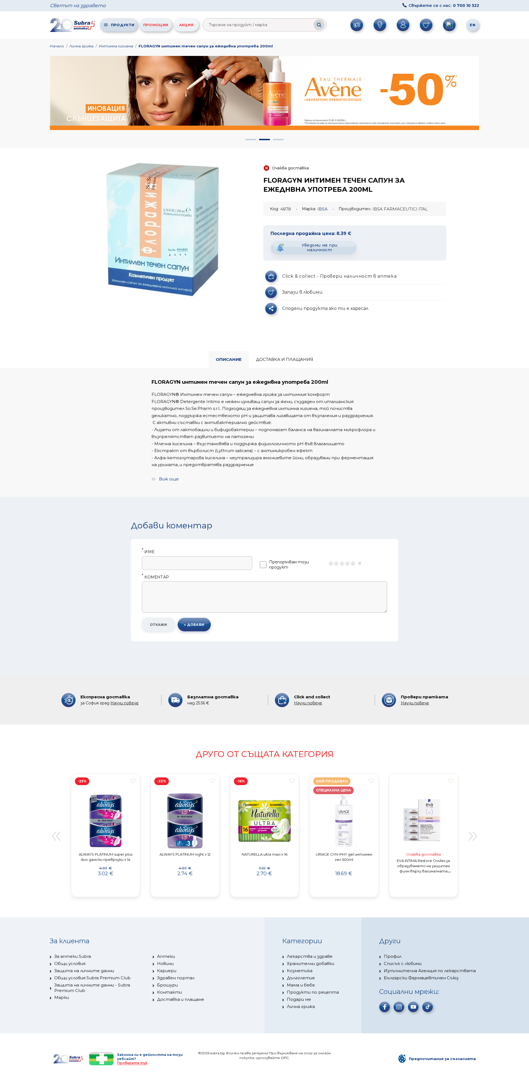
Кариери (166, 970)
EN (472, 25)
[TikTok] (427, 1006)
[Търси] (319, 24)
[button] (250, 139)
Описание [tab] (229, 359)
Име (148, 552)
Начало (57, 46)
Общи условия (69, 963)
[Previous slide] (56, 836)
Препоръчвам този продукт (289, 564)
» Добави (194, 625)
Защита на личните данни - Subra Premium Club (92, 987)
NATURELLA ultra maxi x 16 (264, 854)
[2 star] (336, 563)
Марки (61, 997)
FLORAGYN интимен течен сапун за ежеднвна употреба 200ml (206, 46)
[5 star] (353, 563)
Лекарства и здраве (310, 956)
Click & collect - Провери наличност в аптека (339, 276)
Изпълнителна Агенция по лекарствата (430, 970)
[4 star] (347, 563)
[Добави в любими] (133, 781)
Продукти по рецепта (313, 992)
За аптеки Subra (72, 956)
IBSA (322, 209)
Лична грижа (81, 46)
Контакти (169, 992)
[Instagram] (398, 1006)
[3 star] (342, 563)
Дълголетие (301, 977)
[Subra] (73, 24)
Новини (165, 963)
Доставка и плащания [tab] (284, 359)
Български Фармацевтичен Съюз (421, 977)
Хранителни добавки (310, 963)
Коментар (155, 577)
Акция (186, 25)
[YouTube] (413, 1006)
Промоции (155, 25)
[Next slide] (473, 836)
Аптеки (166, 956)
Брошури (167, 985)
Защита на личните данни (84, 970)
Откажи (158, 625)
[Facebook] (384, 1006)
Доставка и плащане (180, 999)
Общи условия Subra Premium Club (92, 977)
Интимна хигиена (116, 46)
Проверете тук (132, 1063)
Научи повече (124, 703)
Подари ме (299, 999)
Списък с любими (403, 963)
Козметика (299, 970)
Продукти (122, 25)
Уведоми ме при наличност (320, 247)
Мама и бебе (301, 985)
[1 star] (331, 563)
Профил (392, 956)
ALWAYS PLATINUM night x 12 (185, 854)
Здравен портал (176, 977)
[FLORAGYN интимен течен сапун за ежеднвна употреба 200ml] (163, 229)
